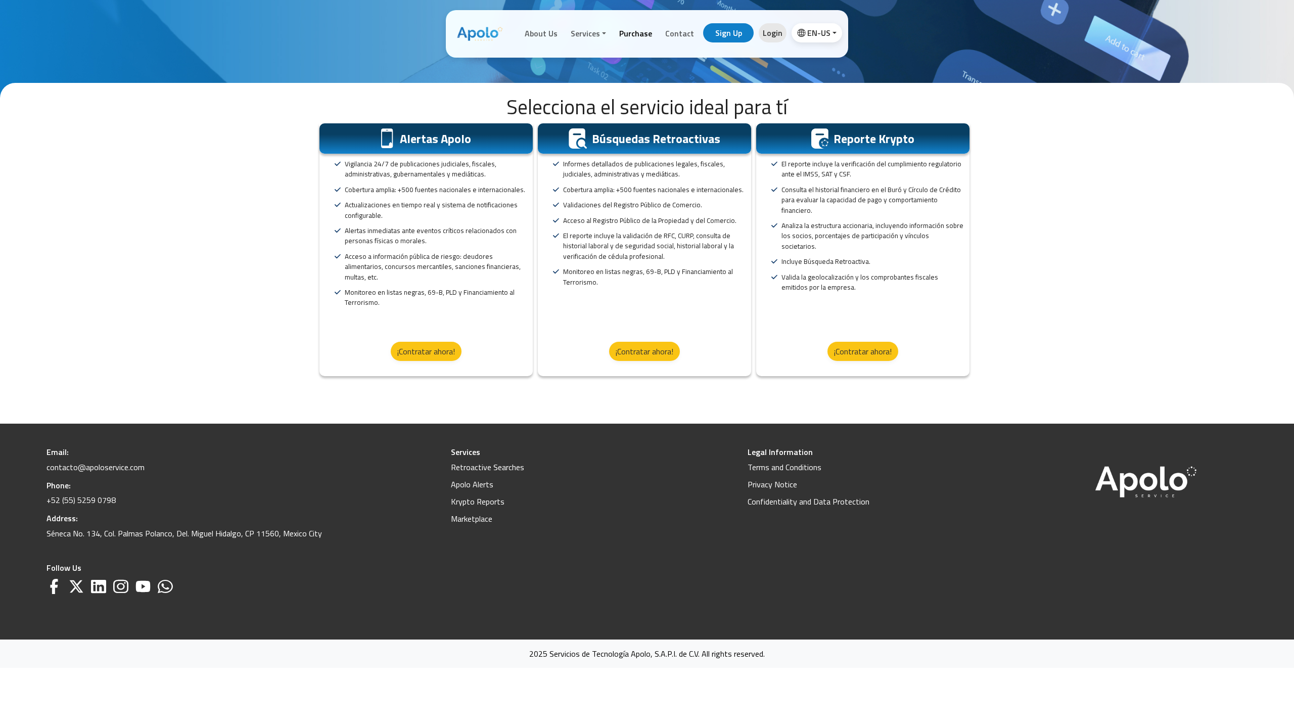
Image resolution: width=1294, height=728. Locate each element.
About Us (541, 33)
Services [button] (585, 33)
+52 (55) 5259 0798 (81, 500)
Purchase (635, 33)
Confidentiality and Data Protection (808, 501)
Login (772, 33)
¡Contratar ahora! (426, 351)
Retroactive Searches (487, 467)
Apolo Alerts (472, 484)
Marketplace (471, 519)
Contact (679, 33)
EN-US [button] (818, 33)
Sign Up (728, 33)
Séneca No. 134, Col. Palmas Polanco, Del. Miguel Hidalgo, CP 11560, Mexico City (184, 533)
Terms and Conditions (784, 467)
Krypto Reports (477, 501)
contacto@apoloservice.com (96, 467)
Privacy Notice (772, 484)
